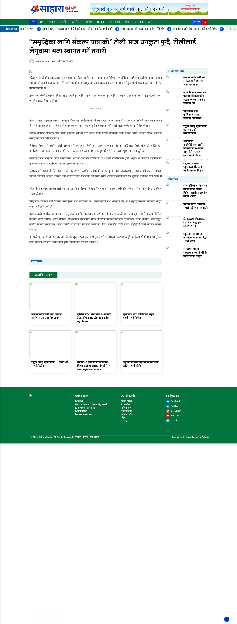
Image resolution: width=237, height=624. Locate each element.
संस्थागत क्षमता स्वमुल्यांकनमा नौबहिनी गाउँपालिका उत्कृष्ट (195, 253)
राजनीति (63, 22)
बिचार (128, 22)
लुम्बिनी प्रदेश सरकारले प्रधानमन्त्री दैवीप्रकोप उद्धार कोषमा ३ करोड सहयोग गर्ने (75, 29)
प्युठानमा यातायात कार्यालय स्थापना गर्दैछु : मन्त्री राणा (195, 238)
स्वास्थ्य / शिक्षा (127, 414)
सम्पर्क (86, 437)
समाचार (51, 22)
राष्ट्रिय (123, 418)
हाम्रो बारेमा (94, 437)
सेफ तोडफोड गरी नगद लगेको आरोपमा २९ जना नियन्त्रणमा (46, 316)
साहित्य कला (126, 408)
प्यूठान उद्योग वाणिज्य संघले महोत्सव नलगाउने (195, 206)
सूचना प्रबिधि (114, 22)
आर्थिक (89, 22)
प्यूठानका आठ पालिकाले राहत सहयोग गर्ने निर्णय (140, 29)
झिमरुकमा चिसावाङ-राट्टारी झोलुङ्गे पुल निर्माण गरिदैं (194, 222)
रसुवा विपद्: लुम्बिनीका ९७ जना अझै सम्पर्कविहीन (193, 29)
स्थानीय (75, 22)
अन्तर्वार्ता (139, 22)
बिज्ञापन (78, 437)
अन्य (150, 22)
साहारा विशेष (126, 401)
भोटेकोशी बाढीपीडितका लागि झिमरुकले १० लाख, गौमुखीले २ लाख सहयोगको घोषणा (93, 366)
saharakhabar (43, 61)
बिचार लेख (125, 405)
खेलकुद (100, 22)
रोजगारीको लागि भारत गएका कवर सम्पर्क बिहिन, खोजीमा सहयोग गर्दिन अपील (195, 191)
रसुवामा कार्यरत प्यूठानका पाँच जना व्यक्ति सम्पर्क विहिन (141, 364)
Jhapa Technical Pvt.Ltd (197, 437)
